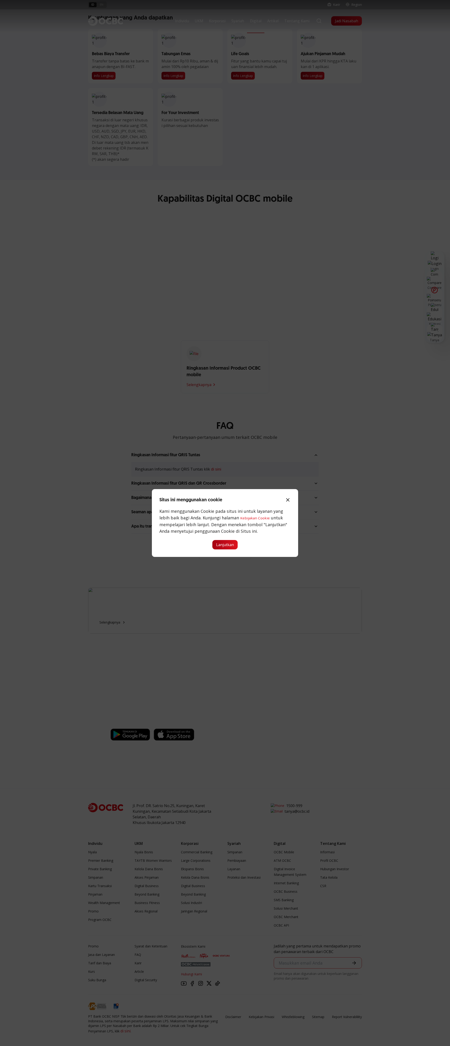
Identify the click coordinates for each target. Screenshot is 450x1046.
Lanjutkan (225, 544)
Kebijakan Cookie (255, 518)
